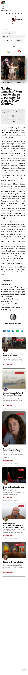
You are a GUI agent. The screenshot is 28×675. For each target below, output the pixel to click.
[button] (14, 46)
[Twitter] (9, 13)
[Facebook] (7, 13)
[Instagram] (15, 13)
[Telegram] (21, 13)
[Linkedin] (18, 13)
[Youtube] (12, 13)
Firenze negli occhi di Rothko (13, 562)
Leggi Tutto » (8, 364)
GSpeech (22, 123)
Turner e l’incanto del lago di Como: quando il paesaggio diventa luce (13, 395)
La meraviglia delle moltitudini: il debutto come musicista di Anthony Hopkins (13, 525)
